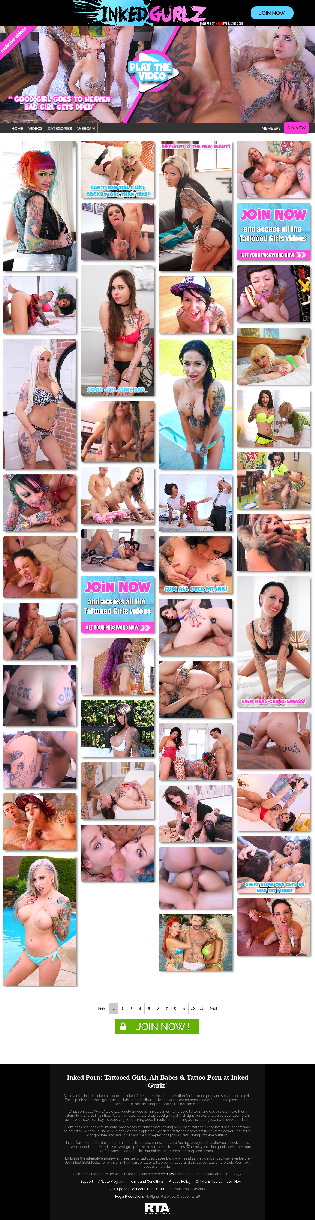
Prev (101, 1008)
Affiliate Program (111, 1181)
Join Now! (296, 128)
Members (271, 128)
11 (201, 1008)
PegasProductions (129, 1196)
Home (17, 128)
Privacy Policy (180, 1181)
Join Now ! (235, 1181)
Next (213, 1008)
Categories (60, 128)
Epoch (122, 1189)
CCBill (161, 1189)
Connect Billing (142, 1189)
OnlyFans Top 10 (209, 1181)
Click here (174, 1174)
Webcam (86, 128)
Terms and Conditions (146, 1181)
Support (86, 1181)
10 (193, 1008)
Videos (35, 128)
